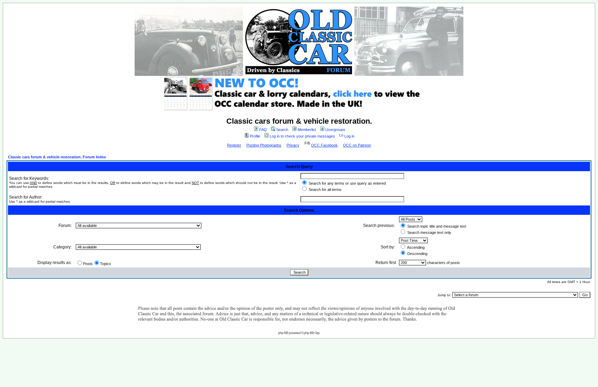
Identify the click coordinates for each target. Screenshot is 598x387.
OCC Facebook (324, 145)
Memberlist (307, 129)
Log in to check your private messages (302, 136)
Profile (255, 136)
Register (234, 145)
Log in (349, 136)
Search (282, 129)
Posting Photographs (263, 145)
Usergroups (335, 129)
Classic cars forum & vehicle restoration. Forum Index (57, 157)
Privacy (293, 145)
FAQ (263, 129)
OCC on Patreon (357, 145)
